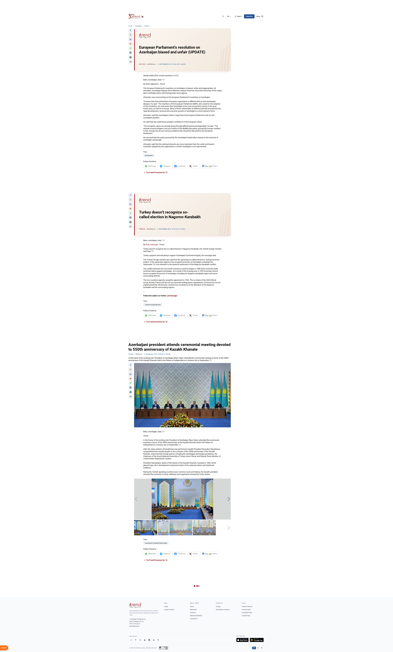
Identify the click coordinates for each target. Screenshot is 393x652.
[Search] (223, 16)
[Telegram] (149, 640)
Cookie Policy (246, 615)
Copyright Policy (247, 612)
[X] (140, 640)
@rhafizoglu (172, 296)
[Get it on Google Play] (257, 640)
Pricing (218, 606)
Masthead (193, 609)
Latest (166, 606)
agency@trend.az (134, 626)
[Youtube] (145, 640)
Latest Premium (169, 609)
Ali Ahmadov (149, 155)
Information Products (223, 609)
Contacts (193, 612)
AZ (258, 648)
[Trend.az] (136, 16)
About (192, 606)
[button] (130, 30)
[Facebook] (136, 640)
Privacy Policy (246, 609)
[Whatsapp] (131, 640)
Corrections (193, 618)
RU (262, 648)
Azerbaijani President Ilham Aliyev (156, 543)
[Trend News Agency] (135, 605)
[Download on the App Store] (242, 640)
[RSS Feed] (158, 640)
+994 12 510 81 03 (134, 623)
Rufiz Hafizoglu (152, 244)
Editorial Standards (196, 615)
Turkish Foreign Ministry (153, 305)
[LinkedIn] (154, 640)
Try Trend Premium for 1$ (156, 172)
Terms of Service (247, 606)
